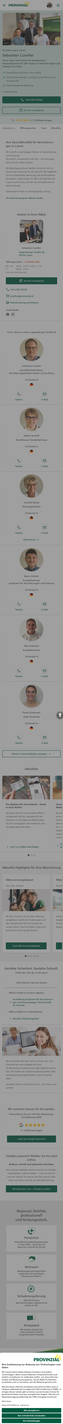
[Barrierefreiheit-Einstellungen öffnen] (60, 715)
